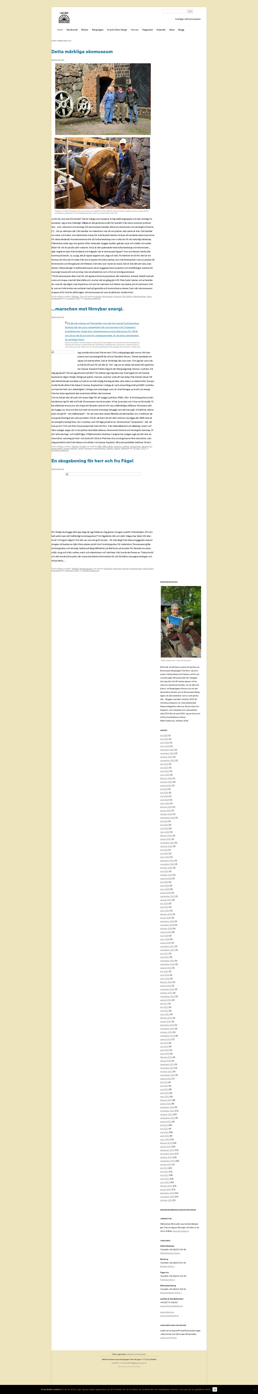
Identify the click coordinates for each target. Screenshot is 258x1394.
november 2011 (167, 1154)
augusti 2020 (166, 878)
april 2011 (164, 1179)
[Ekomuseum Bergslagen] (79, 17)
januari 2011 (165, 1189)
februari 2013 (166, 1100)
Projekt (83, 446)
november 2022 (167, 842)
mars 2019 (165, 910)
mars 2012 (165, 1139)
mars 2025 (165, 775)
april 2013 (164, 1093)
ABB (99, 446)
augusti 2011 (166, 1164)
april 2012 (164, 1136)
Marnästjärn (148, 568)
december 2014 (167, 1025)
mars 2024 (165, 803)
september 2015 (167, 996)
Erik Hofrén (127, 296)
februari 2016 (166, 982)
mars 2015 (165, 1014)
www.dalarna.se (167, 1312)
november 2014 (167, 1028)
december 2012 (167, 1107)
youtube (142, 1354)
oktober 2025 (166, 757)
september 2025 (167, 760)
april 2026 (164, 742)
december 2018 (167, 921)
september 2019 (167, 896)
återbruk (108, 568)
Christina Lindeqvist (91, 298)
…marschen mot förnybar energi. (87, 309)
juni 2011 (164, 1171)
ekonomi (118, 296)
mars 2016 (165, 978)
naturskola (56, 570)
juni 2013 (164, 1086)
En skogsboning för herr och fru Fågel (92, 461)
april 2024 (164, 800)
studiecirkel (56, 298)
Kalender (161, 29)
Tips (81, 296)
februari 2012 (166, 1143)
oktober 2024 (166, 782)
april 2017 (164, 957)
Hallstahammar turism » (170, 1253)
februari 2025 (166, 778)
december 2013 (167, 1064)
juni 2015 (164, 1007)
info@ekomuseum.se (138, 1363)
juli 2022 (164, 850)
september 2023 (167, 817)
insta (135, 1354)
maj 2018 (164, 935)
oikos (149, 296)
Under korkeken (134, 1366)
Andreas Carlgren (121, 446)
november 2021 (167, 864)
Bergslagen (97, 29)
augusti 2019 (166, 900)
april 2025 (164, 771)
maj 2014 (164, 1046)
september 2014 (167, 1036)
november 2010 (167, 1196)
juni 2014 (164, 1043)
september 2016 (167, 964)
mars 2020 (165, 889)
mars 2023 (165, 832)
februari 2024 (166, 807)
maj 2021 (164, 871)
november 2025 (167, 753)
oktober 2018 (166, 928)
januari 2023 (165, 839)
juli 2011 (164, 1168)
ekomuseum (107, 296)
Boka (172, 29)
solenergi (125, 448)
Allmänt (75, 296)
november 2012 (167, 1111)
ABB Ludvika (107, 446)
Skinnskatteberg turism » (171, 1293)
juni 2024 (164, 792)
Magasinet (147, 29)
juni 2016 (164, 971)
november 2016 (167, 960)
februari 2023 (166, 835)
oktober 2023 (166, 814)
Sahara (117, 448)
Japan (80, 448)
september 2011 (167, 1161)
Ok (215, 1389)
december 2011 (167, 1150)
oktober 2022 (166, 846)
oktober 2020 (166, 875)
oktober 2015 (166, 993)
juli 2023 (164, 821)
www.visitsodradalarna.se (171, 1306)
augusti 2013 (166, 1078)
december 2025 (167, 750)
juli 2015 (164, 1003)
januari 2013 (165, 1103)
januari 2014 (165, 1061)
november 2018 (167, 925)
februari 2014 (166, 1057)
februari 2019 (166, 914)
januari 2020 (165, 893)
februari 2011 (166, 1186)
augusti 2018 (166, 932)
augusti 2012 (166, 1121)
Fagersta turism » (167, 1279)
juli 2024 (164, 789)
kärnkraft (88, 448)
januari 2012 (165, 1146)
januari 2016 (165, 985)
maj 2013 (164, 1089)
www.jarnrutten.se (181, 1231)
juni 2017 (164, 953)
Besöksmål (72, 29)
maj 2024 (164, 796)
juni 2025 (164, 764)
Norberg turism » (167, 1266)
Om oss (135, 29)
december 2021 (167, 860)
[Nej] (254, 1389)
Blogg (181, 29)
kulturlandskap (139, 296)
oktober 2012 (166, 1114)
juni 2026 (164, 739)
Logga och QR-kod (168, 1338)
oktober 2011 (166, 1157)
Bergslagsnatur (86, 568)
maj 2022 (164, 853)
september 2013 (167, 1075)
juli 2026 (164, 735)
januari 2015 (165, 1021)
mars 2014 (165, 1053)
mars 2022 (165, 857)
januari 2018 (165, 943)
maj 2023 (164, 828)
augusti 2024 (166, 785)
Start (60, 29)
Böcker (84, 29)
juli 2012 (164, 1125)
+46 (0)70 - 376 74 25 (119, 1363)
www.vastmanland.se (169, 1315)
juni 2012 (164, 1129)
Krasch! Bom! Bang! (117, 29)
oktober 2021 (166, 868)
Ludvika (109, 448)
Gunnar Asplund (70, 448)
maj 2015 (164, 1011)
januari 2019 (165, 918)
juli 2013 (164, 1082)
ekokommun (135, 446)
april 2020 (164, 885)
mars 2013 (165, 1096)
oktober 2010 (166, 1200)
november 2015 (167, 989)
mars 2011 (165, 1182)
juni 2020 (164, 882)
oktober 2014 (166, 1032)
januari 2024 (165, 810)
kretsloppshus (99, 448)
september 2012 (167, 1118)
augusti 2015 (166, 1000)
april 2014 (164, 1050)
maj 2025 (164, 767)
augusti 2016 (166, 968)
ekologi (98, 296)
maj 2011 (164, 1175)
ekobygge (117, 568)
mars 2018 (165, 939)
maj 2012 (164, 1132)
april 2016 (164, 975)
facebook (129, 1354)
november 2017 (167, 946)
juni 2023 (164, 825)
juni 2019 (164, 903)
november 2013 (167, 1068)
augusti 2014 (166, 1039)
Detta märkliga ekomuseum (82, 51)
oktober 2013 (166, 1071)
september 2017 (167, 950)
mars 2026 (165, 746)
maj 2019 (164, 907)
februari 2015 (166, 1018)
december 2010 (167, 1193)
